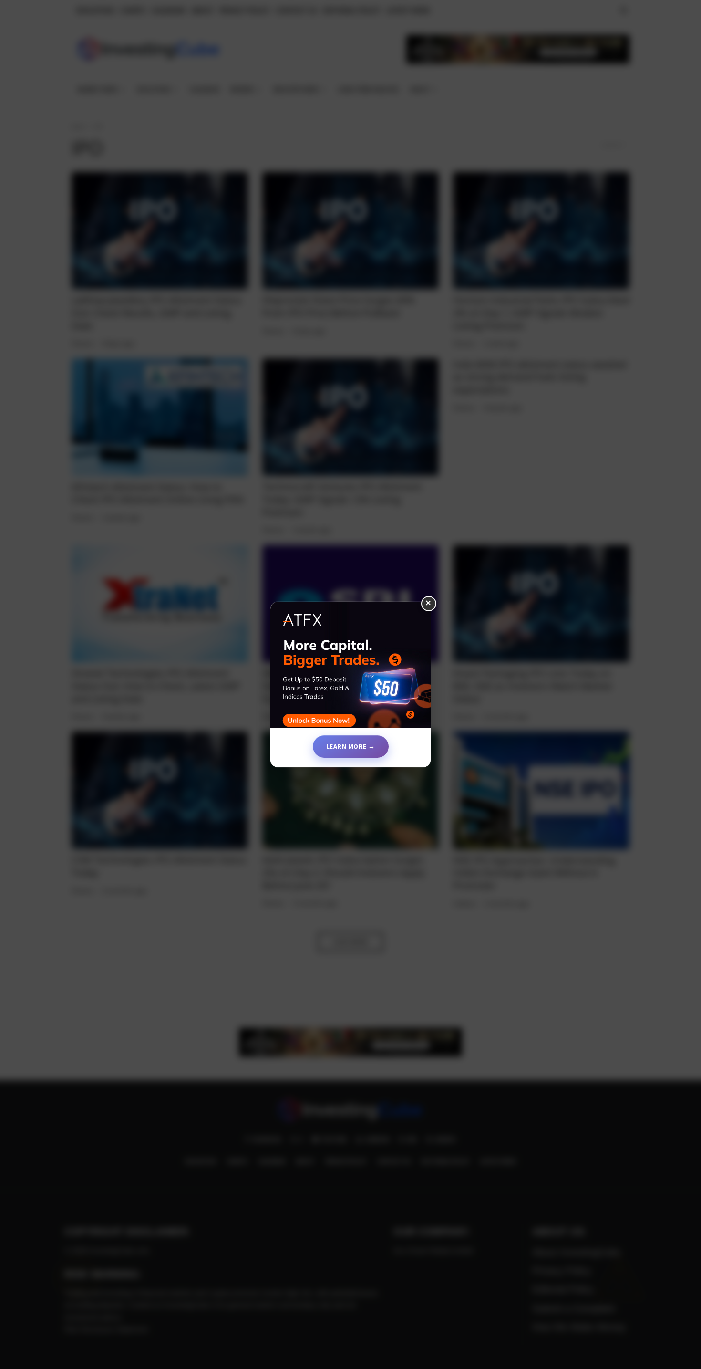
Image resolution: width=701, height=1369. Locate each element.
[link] (350, 668)
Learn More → (350, 746)
